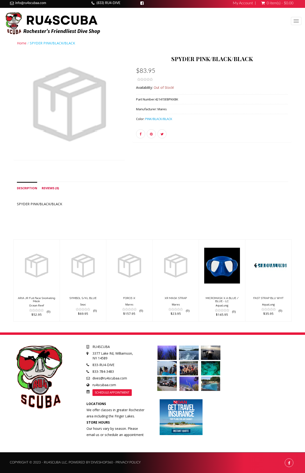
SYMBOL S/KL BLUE (83, 298)
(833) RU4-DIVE (108, 3)
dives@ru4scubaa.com (109, 378)
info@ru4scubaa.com (30, 3)
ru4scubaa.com (104, 385)
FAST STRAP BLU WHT (268, 298)
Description (27, 188)
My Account (243, 3)
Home (21, 43)
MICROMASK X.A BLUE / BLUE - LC (222, 299)
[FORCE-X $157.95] (129, 280)
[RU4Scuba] (52, 23)
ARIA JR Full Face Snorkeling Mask (36, 299)
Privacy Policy (128, 462)
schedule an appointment (124, 434)
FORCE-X (129, 298)
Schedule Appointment (112, 392)
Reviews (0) (50, 188)
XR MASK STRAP (176, 298)
